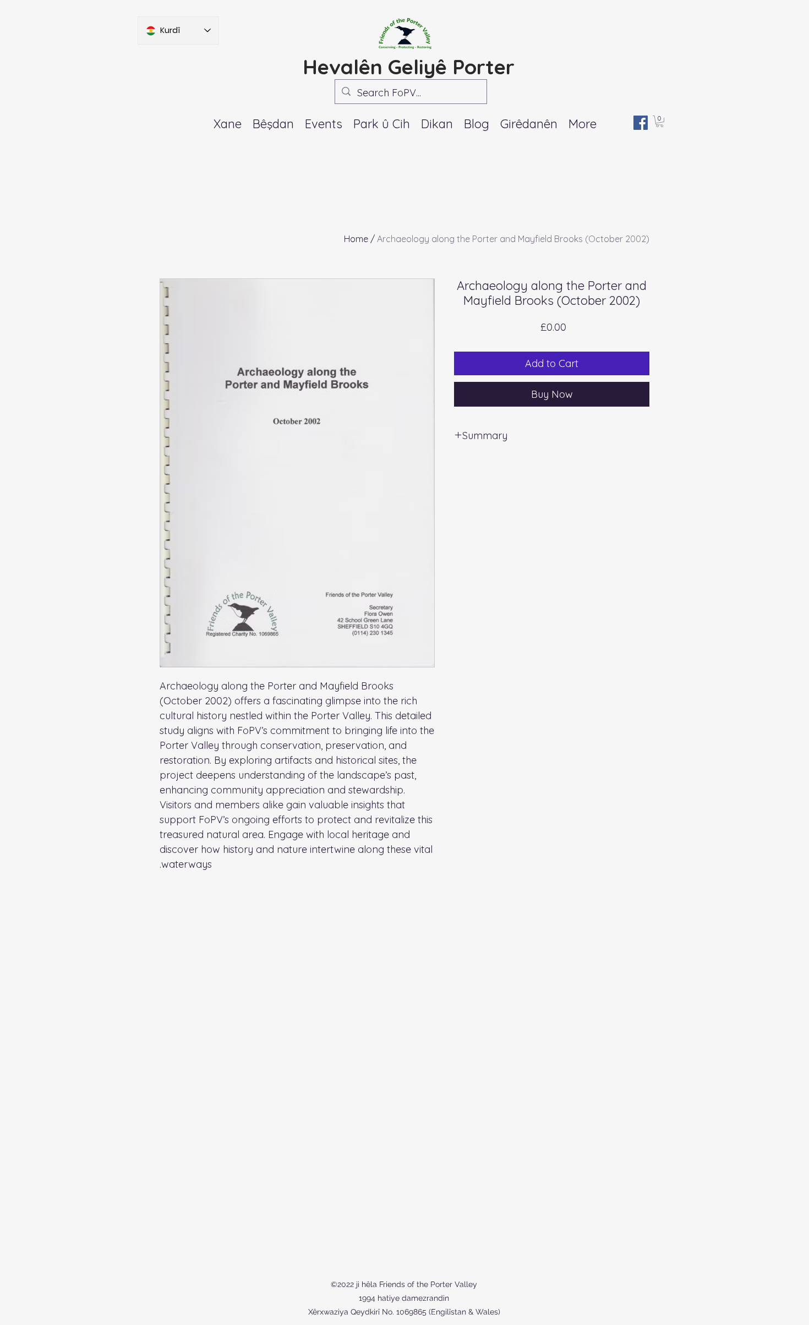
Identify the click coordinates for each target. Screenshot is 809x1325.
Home (356, 238)
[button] (323, 124)
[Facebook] (640, 123)
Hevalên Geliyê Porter (409, 66)
